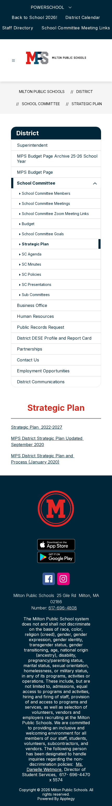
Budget (28, 223)
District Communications (41, 381)
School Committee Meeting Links (75, 27)
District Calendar (82, 17)
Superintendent (32, 145)
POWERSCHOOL (47, 7)
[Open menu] (13, 61)
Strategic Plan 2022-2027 (36, 427)
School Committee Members (46, 193)
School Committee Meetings (46, 203)
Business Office (32, 305)
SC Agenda (31, 254)
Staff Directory (17, 27)
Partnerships (29, 349)
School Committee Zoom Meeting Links (55, 213)
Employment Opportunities (43, 370)
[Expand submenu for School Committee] (95, 183)
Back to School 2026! (34, 17)
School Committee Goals (43, 234)
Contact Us (28, 359)
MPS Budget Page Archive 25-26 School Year (57, 158)
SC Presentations (36, 284)
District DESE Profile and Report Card (54, 338)
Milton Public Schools (42, 91)
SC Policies (31, 274)
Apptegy (67, 798)
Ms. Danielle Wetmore (55, 767)
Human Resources (35, 316)
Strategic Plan (87, 104)
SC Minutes (31, 264)
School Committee (36, 183)
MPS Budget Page (35, 172)
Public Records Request (40, 327)
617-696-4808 (62, 607)
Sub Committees (36, 294)
